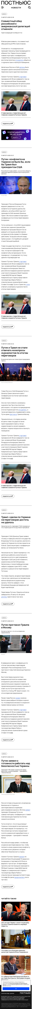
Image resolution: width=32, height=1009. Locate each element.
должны (22, 67)
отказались (19, 60)
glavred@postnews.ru (11, 1006)
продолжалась (19, 877)
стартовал (22, 77)
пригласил (13, 414)
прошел (21, 857)
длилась (4, 597)
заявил (27, 810)
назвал (17, 698)
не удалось (23, 410)
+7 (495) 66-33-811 (23, 1006)
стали (28, 284)
